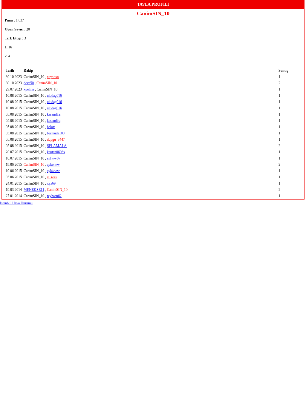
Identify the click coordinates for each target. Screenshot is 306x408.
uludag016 (54, 95)
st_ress (52, 177)
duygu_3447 (56, 139)
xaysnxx (53, 77)
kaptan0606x (56, 152)
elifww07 (53, 158)
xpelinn (29, 89)
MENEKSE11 (34, 190)
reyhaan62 (54, 196)
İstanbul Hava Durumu (16, 203)
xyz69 (51, 183)
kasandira (53, 114)
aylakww (53, 164)
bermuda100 (56, 133)
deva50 (29, 83)
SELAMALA (57, 146)
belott (51, 127)
